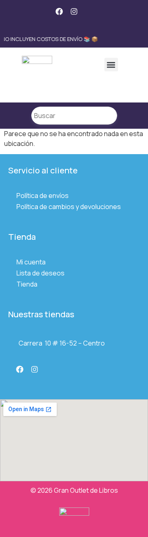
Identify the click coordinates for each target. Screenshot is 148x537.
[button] (111, 64)
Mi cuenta (31, 261)
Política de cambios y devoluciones (68, 206)
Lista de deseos (40, 273)
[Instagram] (74, 11)
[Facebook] (59, 11)
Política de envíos (42, 195)
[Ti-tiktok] (88, 11)
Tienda (26, 284)
